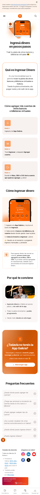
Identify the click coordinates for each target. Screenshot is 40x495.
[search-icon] (35, 16)
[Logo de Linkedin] (28, 456)
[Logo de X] (28, 461)
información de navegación (19, 4)
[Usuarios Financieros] (20, 481)
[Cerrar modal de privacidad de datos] (37, 2)
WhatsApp (10, 475)
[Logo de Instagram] (23, 456)
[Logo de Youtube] (34, 456)
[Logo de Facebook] (23, 461)
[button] (4, 16)
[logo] (20, 16)
